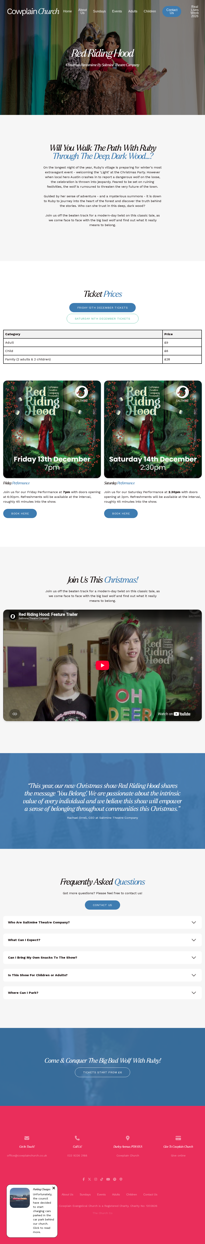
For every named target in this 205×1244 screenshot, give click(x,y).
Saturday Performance (145, 492)
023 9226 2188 (77, 1155)
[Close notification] (54, 1188)
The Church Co (102, 1213)
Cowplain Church (128, 1155)
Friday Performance (42, 492)
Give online (178, 1155)
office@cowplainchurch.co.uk (27, 1155)
